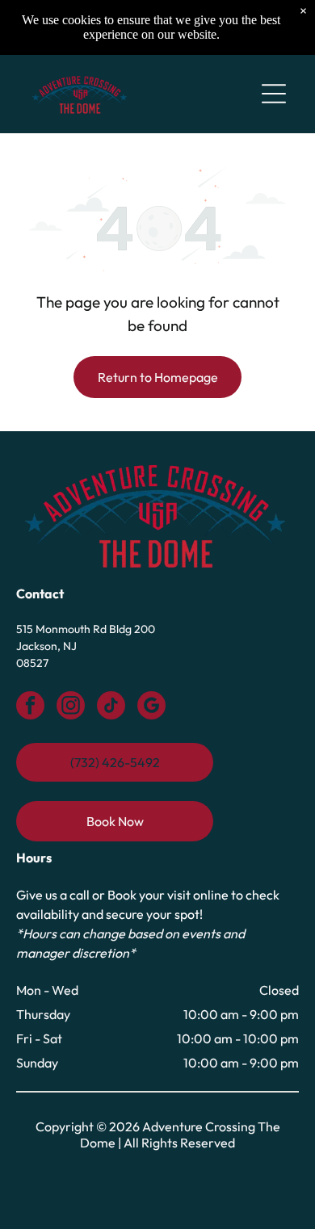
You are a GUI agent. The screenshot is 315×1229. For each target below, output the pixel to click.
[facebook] (30, 707)
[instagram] (71, 707)
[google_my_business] (151, 707)
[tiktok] (111, 707)
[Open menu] (274, 94)
